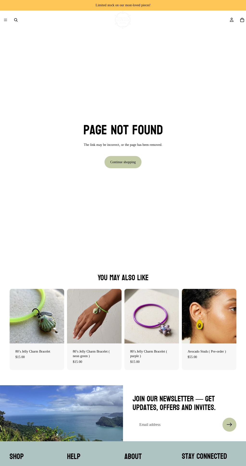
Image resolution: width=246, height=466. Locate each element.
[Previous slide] (129, 316)
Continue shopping (123, 162)
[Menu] (5, 19)
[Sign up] (229, 425)
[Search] (16, 20)
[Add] (56, 336)
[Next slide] (173, 316)
